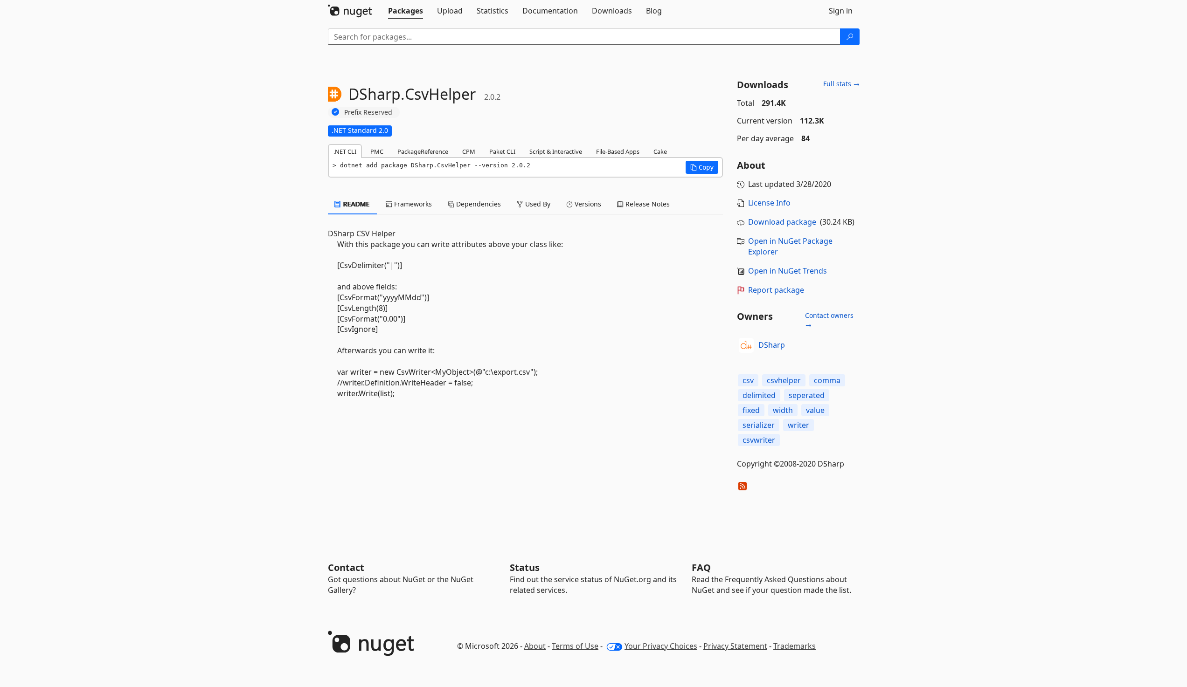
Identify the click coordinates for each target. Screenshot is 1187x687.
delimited (759, 395)
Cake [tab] (660, 151)
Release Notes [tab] (647, 203)
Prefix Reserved (368, 112)
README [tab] (355, 203)
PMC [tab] (376, 151)
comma (827, 380)
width (783, 410)
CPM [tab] (468, 151)
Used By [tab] (536, 203)
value (815, 410)
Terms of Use (575, 646)
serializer (759, 425)
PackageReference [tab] (422, 151)
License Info (769, 203)
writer (798, 425)
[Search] (850, 36)
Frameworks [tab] (412, 203)
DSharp (771, 345)
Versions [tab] (587, 203)
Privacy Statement (735, 646)
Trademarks (794, 646)
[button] (702, 167)
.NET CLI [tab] (344, 151)
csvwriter (759, 440)
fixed (751, 410)
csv (748, 380)
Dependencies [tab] (477, 203)
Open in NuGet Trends (787, 271)
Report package (776, 290)
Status (525, 567)
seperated (807, 395)
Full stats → (841, 83)
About (535, 646)
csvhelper (784, 380)
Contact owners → (829, 320)
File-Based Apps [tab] (617, 151)
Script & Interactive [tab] (555, 151)
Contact (346, 567)
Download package (782, 222)
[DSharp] (746, 345)
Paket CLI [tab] (502, 151)
